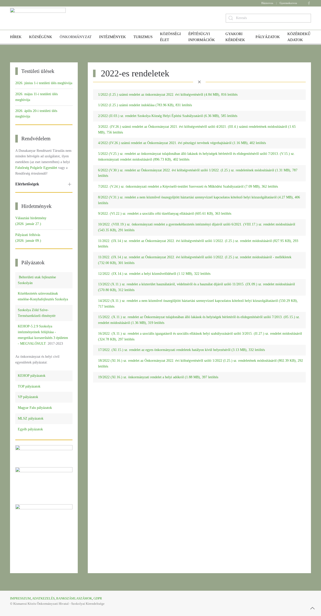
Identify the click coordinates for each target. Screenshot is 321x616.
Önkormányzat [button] (76, 37)
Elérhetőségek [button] (27, 184)
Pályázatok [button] (268, 37)
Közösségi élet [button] (170, 37)
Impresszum (20, 598)
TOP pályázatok (29, 386)
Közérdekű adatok (298, 37)
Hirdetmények (36, 206)
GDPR (98, 598)
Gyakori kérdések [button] (235, 37)
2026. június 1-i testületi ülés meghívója (43, 83)
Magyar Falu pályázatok (35, 408)
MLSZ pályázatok (30, 418)
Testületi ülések (37, 71)
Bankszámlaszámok (74, 598)
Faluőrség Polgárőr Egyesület (36, 168)
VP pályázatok (28, 397)
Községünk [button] (40, 37)
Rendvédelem (35, 139)
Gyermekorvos (288, 3)
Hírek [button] (16, 37)
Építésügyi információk (201, 37)
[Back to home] (38, 18)
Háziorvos (267, 3)
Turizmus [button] (142, 37)
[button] (312, 608)
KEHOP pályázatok (31, 376)
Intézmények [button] (112, 37)
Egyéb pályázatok (30, 429)
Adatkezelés (43, 598)
